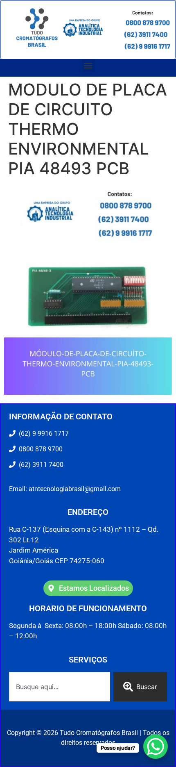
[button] (88, 66)
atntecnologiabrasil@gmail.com (75, 489)
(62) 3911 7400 (39, 465)
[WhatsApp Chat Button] (155, 746)
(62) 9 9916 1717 (43, 433)
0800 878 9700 (39, 449)
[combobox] (59, 686)
